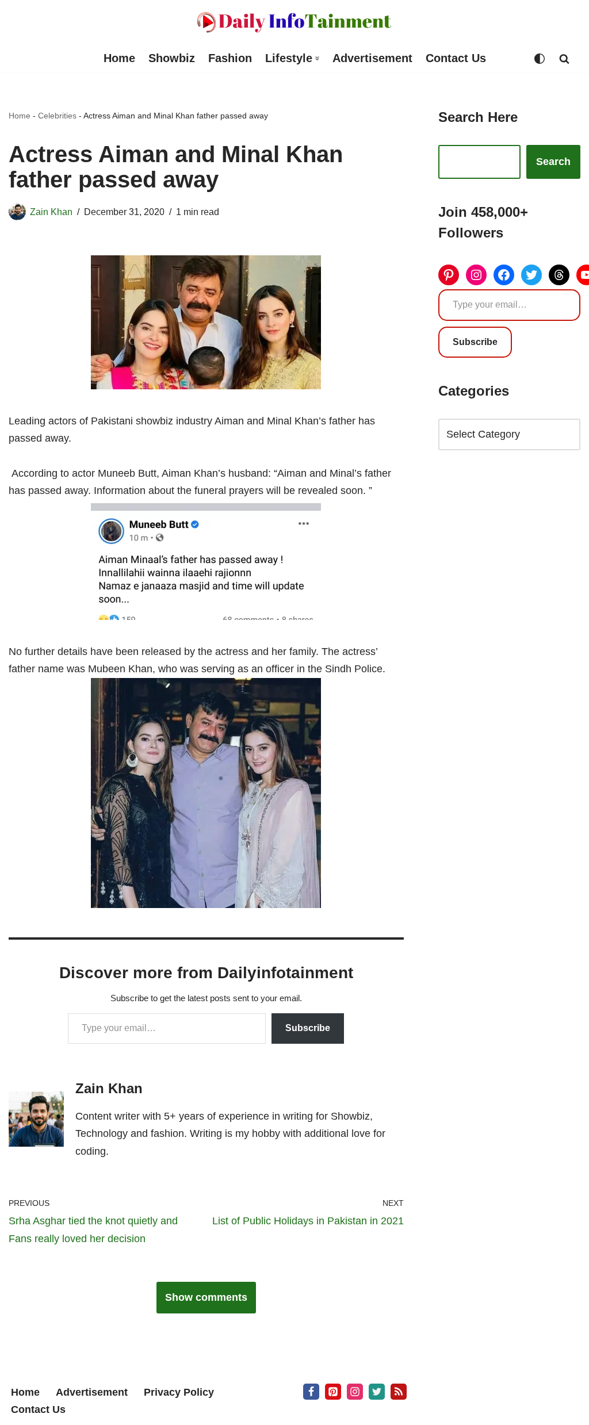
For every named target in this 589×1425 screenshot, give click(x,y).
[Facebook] (504, 275)
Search (553, 161)
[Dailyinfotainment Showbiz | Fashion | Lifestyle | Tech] (294, 22)
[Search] (564, 58)
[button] (317, 58)
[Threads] (559, 275)
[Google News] (399, 1392)
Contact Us (456, 58)
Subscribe (307, 1028)
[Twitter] (531, 275)
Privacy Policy (179, 1392)
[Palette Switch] (539, 58)
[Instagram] (476, 275)
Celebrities (57, 115)
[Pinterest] (448, 275)
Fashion (230, 58)
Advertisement (372, 58)
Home (119, 58)
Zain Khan (51, 211)
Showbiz (171, 58)
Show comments (206, 1297)
